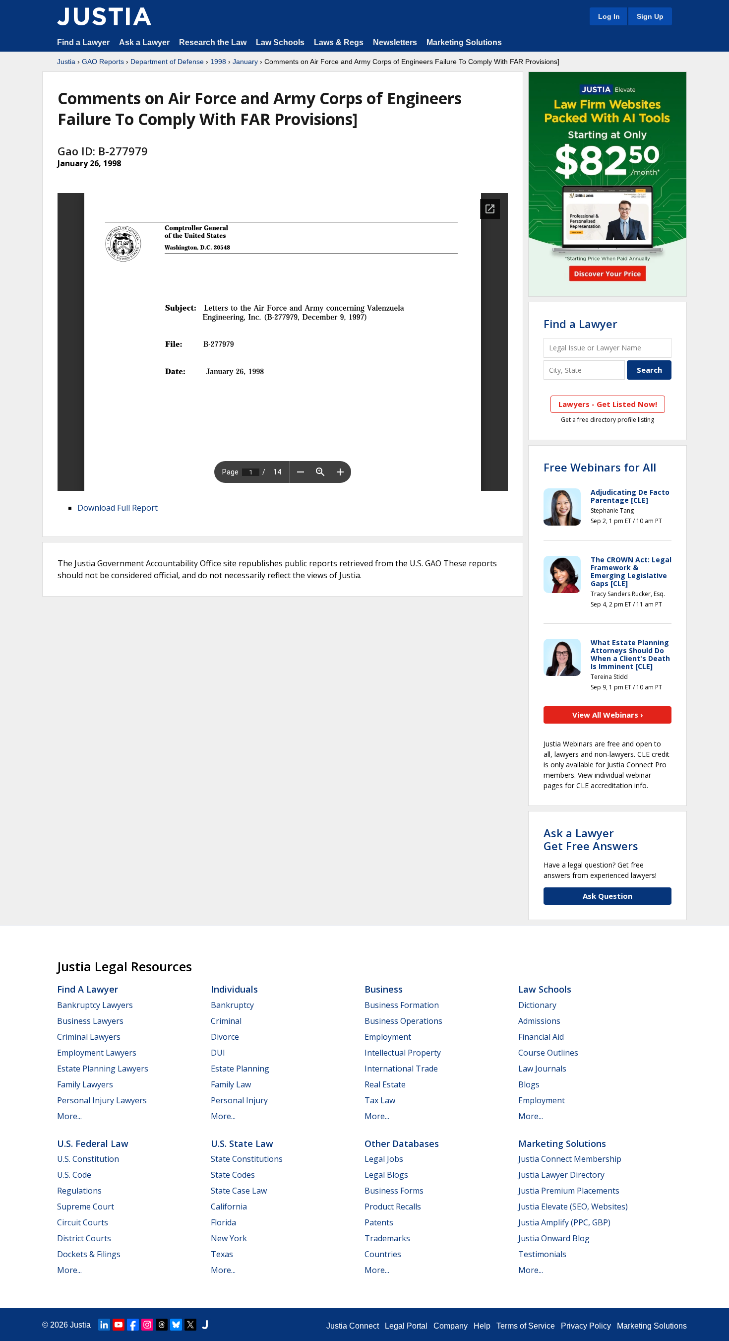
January (245, 62)
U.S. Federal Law (92, 1143)
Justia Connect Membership (569, 1158)
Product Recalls (392, 1206)
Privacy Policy (586, 1326)
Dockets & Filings (89, 1254)
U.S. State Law (242, 1143)
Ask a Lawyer (145, 42)
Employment (387, 1036)
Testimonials (542, 1254)
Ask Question (607, 896)
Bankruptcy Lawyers (95, 1005)
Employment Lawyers (96, 1052)
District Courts (84, 1238)
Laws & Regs (339, 42)
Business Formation (401, 1005)
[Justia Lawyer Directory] (205, 1325)
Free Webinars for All (600, 467)
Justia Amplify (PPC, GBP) (564, 1222)
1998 (218, 62)
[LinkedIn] (104, 1325)
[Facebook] (133, 1325)
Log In (609, 16)
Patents (378, 1222)
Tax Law (379, 1100)
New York (229, 1238)
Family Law (231, 1084)
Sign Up (650, 16)
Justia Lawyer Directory (561, 1174)
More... (69, 1116)
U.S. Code (74, 1174)
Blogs (529, 1084)
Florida (223, 1222)
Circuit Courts (82, 1222)
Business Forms (394, 1190)
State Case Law (239, 1190)
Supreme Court (85, 1206)
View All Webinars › (607, 715)
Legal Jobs (383, 1158)
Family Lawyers (85, 1084)
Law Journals (542, 1068)
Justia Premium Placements (568, 1190)
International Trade (401, 1068)
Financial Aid (541, 1036)
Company (450, 1326)
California (229, 1206)
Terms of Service (525, 1326)
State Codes (233, 1174)
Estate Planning (240, 1068)
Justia (66, 62)
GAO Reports (103, 62)
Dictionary (537, 1005)
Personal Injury (239, 1100)
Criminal (226, 1020)
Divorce (225, 1036)
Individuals (234, 989)
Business (383, 989)
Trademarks (387, 1238)
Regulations (79, 1190)
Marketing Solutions (464, 42)
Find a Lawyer (83, 42)
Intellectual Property (402, 1052)
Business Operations (403, 1020)
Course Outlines (548, 1052)
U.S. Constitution (88, 1158)
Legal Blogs (386, 1174)
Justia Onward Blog (554, 1238)
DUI (218, 1052)
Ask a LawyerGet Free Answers (591, 839)
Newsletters (395, 42)
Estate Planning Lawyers (102, 1068)
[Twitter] (190, 1325)
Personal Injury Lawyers (102, 1100)
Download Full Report (117, 507)
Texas (222, 1254)
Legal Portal (406, 1326)
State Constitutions (247, 1158)
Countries (382, 1254)
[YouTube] (118, 1325)
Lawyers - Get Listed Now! (607, 404)
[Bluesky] (176, 1325)
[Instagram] (147, 1325)
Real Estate (385, 1084)
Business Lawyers (90, 1020)
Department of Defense (167, 62)
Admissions (539, 1020)
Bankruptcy (232, 1005)
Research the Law (212, 42)
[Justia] (104, 16)
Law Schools (280, 42)
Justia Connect (352, 1326)
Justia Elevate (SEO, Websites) (573, 1206)
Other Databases (401, 1143)
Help (482, 1326)
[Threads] (162, 1325)
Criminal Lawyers (89, 1036)
